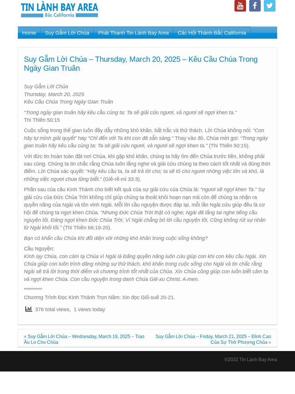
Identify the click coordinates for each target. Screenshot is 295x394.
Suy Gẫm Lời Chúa (67, 33)
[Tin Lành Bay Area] (59, 9)
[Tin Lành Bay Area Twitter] (269, 6)
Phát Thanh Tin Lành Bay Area (133, 33)
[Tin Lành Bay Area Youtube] (240, 6)
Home (29, 33)
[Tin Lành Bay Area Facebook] (255, 6)
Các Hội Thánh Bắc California (212, 33)
